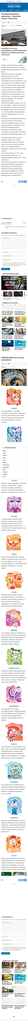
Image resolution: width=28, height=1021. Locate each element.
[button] (7, 22)
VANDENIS (5, 474)
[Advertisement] (14, 200)
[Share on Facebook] (5, 22)
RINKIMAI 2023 (19, 25)
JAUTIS (4, 453)
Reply (25, 222)
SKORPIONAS (6, 467)
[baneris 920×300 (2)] (14, 874)
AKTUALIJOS (13, 25)
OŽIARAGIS (5, 472)
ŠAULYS (4, 469)
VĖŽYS (4, 457)
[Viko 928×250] (14, 59)
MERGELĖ (5, 462)
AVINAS (4, 450)
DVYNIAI (4, 455)
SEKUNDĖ (3, 366)
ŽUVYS (4, 476)
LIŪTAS (4, 460)
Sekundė (3, 25)
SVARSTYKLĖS (6, 464)
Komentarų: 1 (3, 27)
